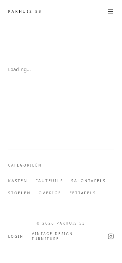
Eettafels (82, 192)
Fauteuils (49, 180)
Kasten (17, 180)
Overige (50, 192)
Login (16, 236)
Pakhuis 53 (25, 11)
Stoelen (19, 192)
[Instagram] (111, 236)
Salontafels (88, 180)
